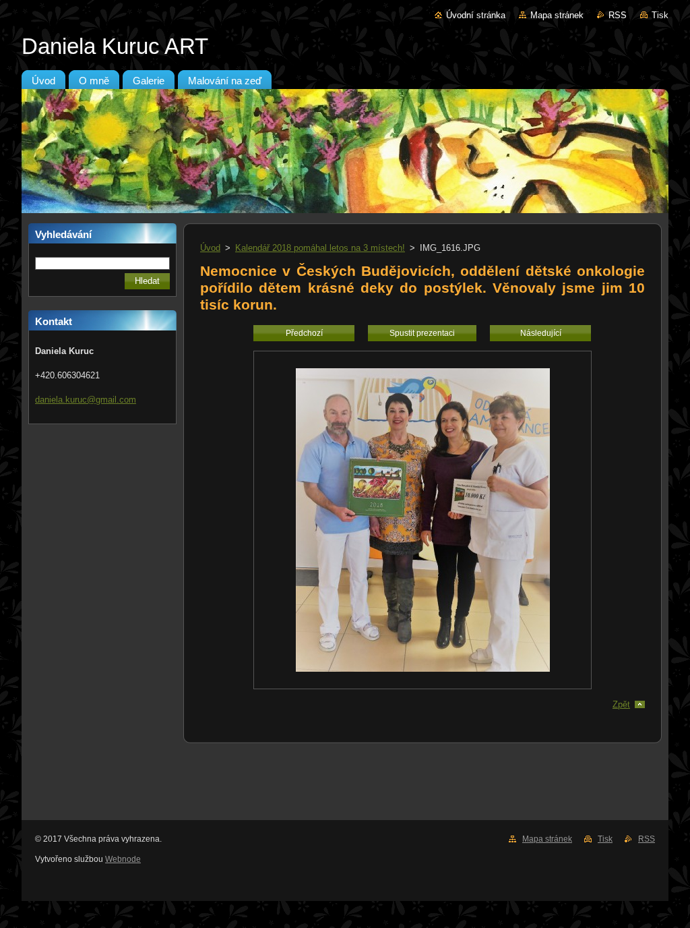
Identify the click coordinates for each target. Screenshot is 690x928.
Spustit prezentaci (422, 333)
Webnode (123, 859)
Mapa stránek (557, 15)
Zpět (621, 704)
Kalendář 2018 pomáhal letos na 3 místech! (320, 248)
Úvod (210, 248)
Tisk (660, 15)
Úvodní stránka (475, 15)
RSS (617, 15)
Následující (540, 333)
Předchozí (304, 333)
